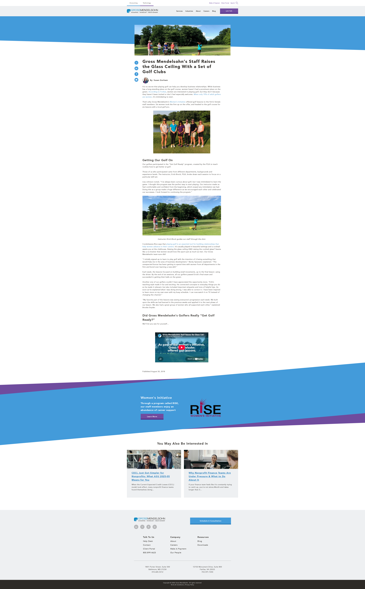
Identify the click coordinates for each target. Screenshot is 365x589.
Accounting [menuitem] (134, 3)
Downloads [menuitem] (203, 545)
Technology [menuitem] (147, 3)
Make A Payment (214, 3)
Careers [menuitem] (206, 11)
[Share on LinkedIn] (136, 68)
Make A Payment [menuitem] (178, 548)
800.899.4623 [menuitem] (149, 552)
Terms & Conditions (177, 585)
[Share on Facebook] (136, 74)
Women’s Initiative (177, 101)
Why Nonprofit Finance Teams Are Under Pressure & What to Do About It (210, 476)
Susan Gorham (161, 80)
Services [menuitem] (179, 11)
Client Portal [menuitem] (149, 548)
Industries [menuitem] (189, 11)
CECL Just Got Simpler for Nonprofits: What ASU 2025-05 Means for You (151, 476)
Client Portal (225, 3)
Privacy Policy (189, 585)
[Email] (136, 80)
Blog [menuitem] (214, 11)
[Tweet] (136, 63)
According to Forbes (157, 91)
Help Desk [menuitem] (148, 541)
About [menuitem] (198, 11)
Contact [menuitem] (147, 545)
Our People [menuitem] (175, 552)
